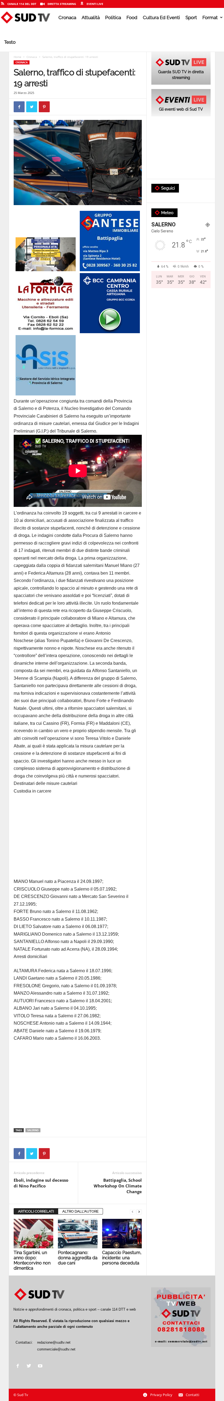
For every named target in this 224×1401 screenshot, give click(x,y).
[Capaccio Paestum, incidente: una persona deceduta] (122, 1233)
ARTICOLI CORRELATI (36, 1211)
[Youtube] (41, 1366)
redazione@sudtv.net (53, 1342)
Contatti (192, 1394)
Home (17, 57)
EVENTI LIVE (95, 4)
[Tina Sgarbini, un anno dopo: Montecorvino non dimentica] (33, 1233)
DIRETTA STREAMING (62, 4)
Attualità (91, 17)
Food (131, 17)
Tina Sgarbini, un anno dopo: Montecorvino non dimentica (32, 1260)
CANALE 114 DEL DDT (21, 4)
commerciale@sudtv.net (56, 1349)
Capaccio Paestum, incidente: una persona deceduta (122, 1258)
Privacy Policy (161, 1394)
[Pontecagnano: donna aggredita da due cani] (78, 1233)
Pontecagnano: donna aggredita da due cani (78, 1258)
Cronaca (67, 17)
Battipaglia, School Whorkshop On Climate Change (118, 1185)
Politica (113, 17)
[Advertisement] (78, 839)
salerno (33, 1130)
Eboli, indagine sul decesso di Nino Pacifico (41, 1183)
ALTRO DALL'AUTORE (80, 1211)
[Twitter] (30, 1366)
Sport (191, 17)
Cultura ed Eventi (161, 17)
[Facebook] (19, 1366)
